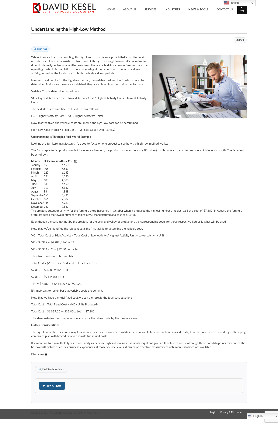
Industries (172, 9)
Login (213, 412)
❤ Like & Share (52, 385)
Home (111, 9)
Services (150, 9)
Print (240, 39)
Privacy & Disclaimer (231, 412)
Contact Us (225, 9)
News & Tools (198, 9)
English (234, 2)
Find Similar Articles (51, 369)
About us (129, 9)
